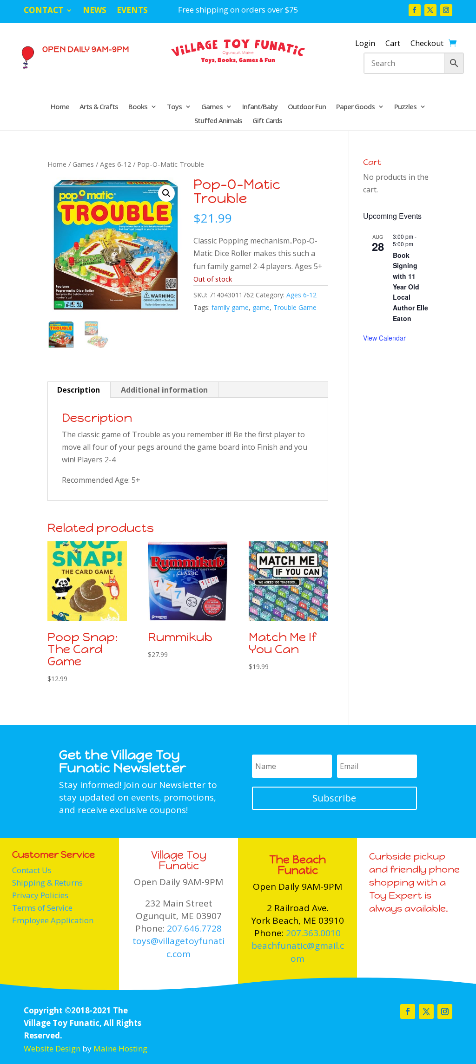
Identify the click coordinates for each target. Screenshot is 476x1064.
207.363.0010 (313, 933)
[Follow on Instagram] (446, 10)
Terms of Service (42, 907)
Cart (392, 44)
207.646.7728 (194, 928)
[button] (166, 193)
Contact (43, 11)
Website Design (52, 1048)
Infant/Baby (260, 107)
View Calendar (384, 337)
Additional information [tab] (164, 390)
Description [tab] (78, 390)
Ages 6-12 (115, 164)
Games (212, 107)
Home (60, 107)
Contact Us (32, 870)
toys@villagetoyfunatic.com (178, 947)
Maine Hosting (120, 1048)
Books (137, 107)
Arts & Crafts (98, 107)
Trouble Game (295, 307)
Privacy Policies (40, 895)
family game (230, 307)
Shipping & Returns (47, 882)
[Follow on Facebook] (415, 10)
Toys (174, 107)
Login (365, 44)
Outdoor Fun (307, 107)
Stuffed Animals (218, 121)
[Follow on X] (430, 10)
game (261, 307)
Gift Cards (267, 121)
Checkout (426, 44)
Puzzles (405, 107)
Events (132, 11)
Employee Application (52, 920)
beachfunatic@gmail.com (297, 951)
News (94, 11)
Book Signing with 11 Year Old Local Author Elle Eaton (410, 286)
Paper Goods (355, 107)
